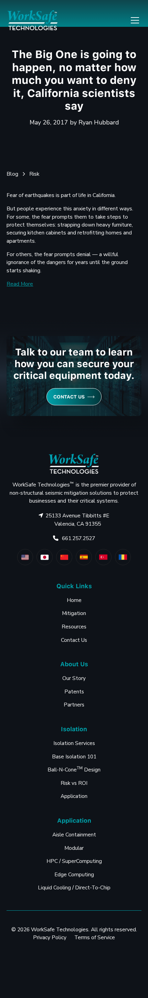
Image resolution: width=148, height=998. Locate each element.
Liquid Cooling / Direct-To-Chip (74, 887)
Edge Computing (74, 874)
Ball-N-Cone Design (74, 769)
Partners (74, 704)
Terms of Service (94, 937)
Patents (74, 691)
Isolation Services (74, 743)
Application (74, 796)
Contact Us (74, 640)
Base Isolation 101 (74, 756)
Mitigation (74, 613)
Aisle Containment (74, 834)
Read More (20, 283)
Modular (74, 848)
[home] (33, 20)
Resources (74, 626)
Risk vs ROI (74, 783)
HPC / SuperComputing (74, 861)
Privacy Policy (49, 937)
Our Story (74, 678)
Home (74, 600)
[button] (133, 20)
